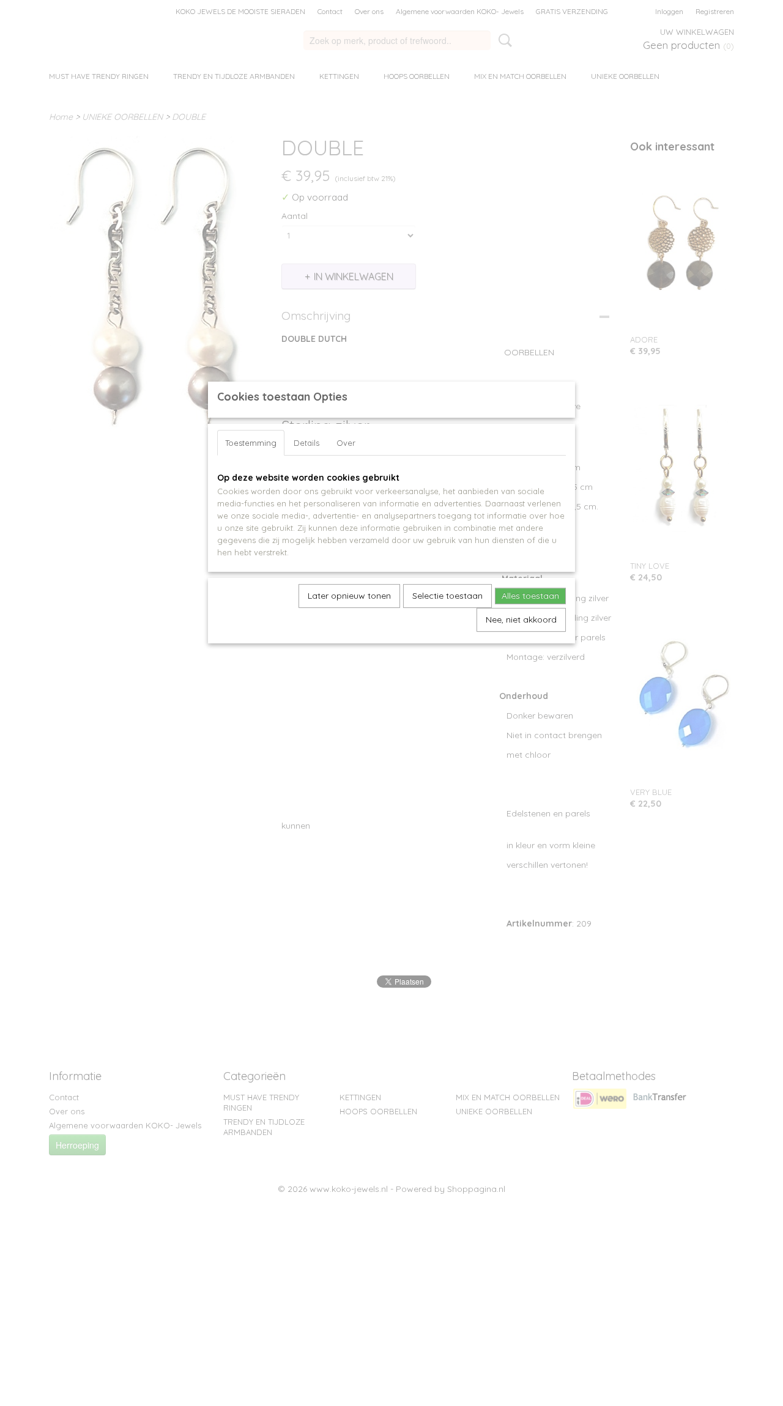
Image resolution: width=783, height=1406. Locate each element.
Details (306, 443)
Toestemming (250, 443)
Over (345, 443)
